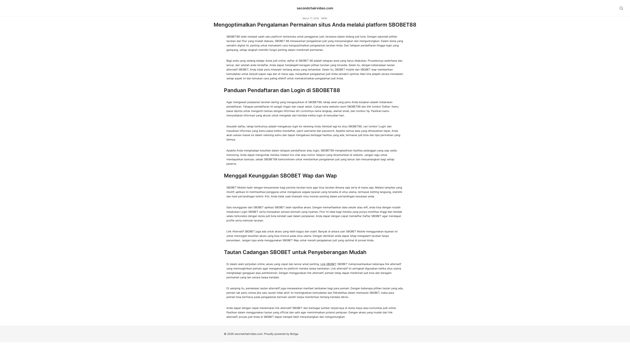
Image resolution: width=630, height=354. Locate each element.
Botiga (294, 333)
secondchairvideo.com (315, 8)
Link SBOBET (328, 264)
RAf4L (324, 18)
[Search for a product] (621, 8)
